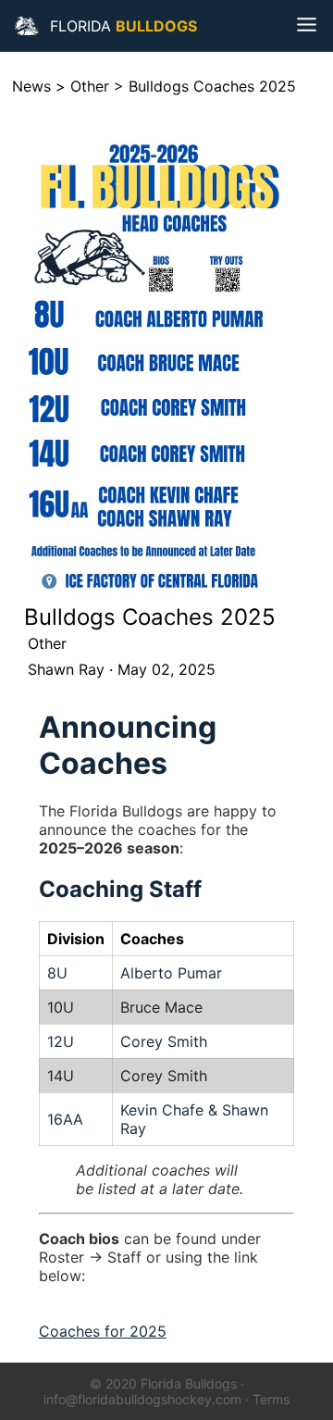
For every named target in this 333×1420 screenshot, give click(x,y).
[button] (28, 26)
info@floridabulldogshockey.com (142, 1399)
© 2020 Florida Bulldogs (163, 1383)
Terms (271, 1399)
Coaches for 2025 (102, 1331)
